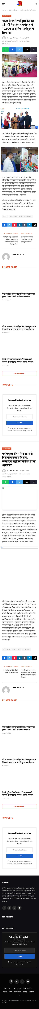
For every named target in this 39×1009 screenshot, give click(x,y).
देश (9, 988)
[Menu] (3, 3)
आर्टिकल (31, 991)
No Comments (25, 41)
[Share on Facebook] (12, 49)
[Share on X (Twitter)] (19, 49)
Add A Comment (19, 373)
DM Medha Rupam (9, 649)
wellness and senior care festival (21, 216)
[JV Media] (19, 3)
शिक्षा (11, 991)
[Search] (36, 3)
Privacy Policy (20, 431)
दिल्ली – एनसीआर (27, 988)
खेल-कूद (5, 991)
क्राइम (19, 988)
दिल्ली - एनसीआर (7, 16)
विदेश (14, 988)
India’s (5, 216)
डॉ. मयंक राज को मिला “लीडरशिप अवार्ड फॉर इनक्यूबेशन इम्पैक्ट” (27, 239)
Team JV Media (13, 38)
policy (29, 962)
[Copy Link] (33, 49)
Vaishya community (23, 649)
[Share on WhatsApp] (5, 49)
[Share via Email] (26, 49)
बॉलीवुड (25, 991)
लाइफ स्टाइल (17, 991)
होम (5, 988)
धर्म (19, 995)
